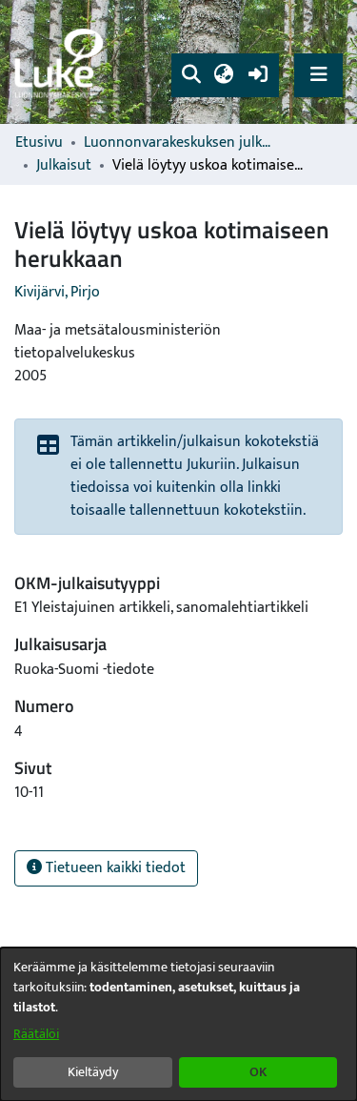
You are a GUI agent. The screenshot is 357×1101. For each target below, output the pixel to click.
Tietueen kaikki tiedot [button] (114, 868)
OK (258, 1072)
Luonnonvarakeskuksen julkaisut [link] (179, 143)
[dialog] (178, 1024)
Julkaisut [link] (63, 165)
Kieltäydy (93, 1072)
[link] (61, 62)
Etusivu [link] (39, 143)
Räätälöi (36, 1034)
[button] (191, 75)
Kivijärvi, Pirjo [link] (57, 292)
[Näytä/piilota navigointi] (318, 74)
